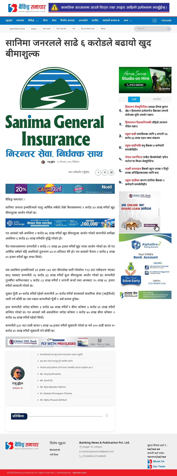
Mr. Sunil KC (46, 380)
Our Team (158, 466)
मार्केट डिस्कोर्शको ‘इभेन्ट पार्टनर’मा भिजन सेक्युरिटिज (146, 159)
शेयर (54, 20)
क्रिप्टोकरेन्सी (55, 450)
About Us (158, 461)
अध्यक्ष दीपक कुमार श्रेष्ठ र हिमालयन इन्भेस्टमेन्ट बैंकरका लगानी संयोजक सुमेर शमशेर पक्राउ (146, 111)
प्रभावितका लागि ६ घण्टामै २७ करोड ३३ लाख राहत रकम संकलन (146, 136)
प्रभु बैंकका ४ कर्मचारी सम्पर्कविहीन (144, 147)
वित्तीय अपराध (67, 20)
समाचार (20, 20)
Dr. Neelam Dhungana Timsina (56, 393)
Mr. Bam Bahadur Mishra (53, 386)
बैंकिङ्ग (103, 29)
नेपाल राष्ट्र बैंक (61, 29)
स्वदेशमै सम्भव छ (111, 20)
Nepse (34, 29)
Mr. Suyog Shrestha (50, 374)
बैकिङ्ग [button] (31, 20)
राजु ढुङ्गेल (51, 162)
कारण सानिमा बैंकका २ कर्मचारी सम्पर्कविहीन (144, 182)
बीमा (45, 20)
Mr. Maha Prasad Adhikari (53, 399)
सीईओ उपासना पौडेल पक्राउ (146, 124)
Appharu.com (79, 472)
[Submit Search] (168, 29)
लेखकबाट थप (18, 388)
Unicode (166, 20)
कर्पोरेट (95, 20)
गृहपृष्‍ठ (9, 20)
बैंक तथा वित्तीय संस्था (88, 29)
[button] (154, 21)
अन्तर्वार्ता (83, 20)
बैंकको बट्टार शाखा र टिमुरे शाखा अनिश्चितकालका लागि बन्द (147, 171)
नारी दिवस (54, 455)
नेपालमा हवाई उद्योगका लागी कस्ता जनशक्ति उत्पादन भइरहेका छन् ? (66, 367)
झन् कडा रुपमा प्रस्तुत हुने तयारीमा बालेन (56, 361)
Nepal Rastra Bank (17, 29)
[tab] (134, 99)
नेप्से (73, 29)
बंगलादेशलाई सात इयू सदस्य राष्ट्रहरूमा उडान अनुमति (61, 354)
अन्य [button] (126, 20)
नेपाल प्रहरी (46, 29)
